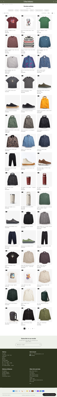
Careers (31, 377)
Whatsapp (33, 355)
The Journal (32, 372)
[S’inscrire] (40, 345)
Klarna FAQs (32, 381)
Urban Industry (7, 395)
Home (3, 4)
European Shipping (5, 372)
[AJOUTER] (34, 185)
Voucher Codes (32, 378)
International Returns (6, 376)
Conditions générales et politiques (28, 395)
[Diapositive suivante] (18, 22)
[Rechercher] (3, 1)
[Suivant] (35, 329)
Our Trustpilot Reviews (34, 376)
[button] (48, 13)
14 (32, 328)
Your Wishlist (32, 373)
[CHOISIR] (18, 28)
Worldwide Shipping (5, 373)
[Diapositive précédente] (6, 22)
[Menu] (1, 1)
